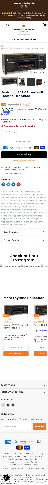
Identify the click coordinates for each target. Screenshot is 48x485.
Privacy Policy (13, 462)
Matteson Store (31, 464)
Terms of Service (29, 462)
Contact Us (29, 453)
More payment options (24, 161)
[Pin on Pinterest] (19, 184)
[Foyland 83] (9, 82)
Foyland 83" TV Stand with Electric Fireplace (16, 326)
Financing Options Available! (19, 126)
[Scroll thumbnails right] (44, 82)
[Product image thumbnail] (22, 82)
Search (7, 453)
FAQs (39, 453)
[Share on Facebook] (3, 184)
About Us (17, 453)
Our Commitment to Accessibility (22, 459)
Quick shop (16, 347)
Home (4, 46)
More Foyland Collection (24, 298)
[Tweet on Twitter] (8, 184)
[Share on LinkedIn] (13, 184)
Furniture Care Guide (32, 456)
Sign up (39, 426)
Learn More (6, 114)
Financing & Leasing (12, 456)
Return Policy (15, 464)
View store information (13, 173)
